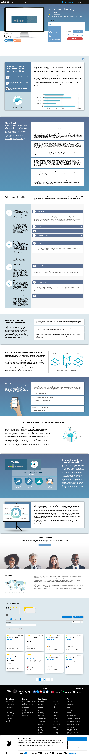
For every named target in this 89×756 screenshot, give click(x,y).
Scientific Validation (32, 2)
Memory (8, 720)
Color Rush (40, 732)
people (20, 628)
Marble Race (41, 724)
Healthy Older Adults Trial (28, 704)
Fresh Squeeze (56, 715)
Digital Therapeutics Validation (29, 701)
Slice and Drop (56, 726)
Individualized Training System (73, 718)
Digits (54, 707)
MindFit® (69, 709)
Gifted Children (70, 733)
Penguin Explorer (56, 706)
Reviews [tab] (8, 619)
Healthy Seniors (25, 709)
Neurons (8, 706)
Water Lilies (55, 729)
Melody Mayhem (42, 730)
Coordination (9, 718)
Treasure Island (41, 713)
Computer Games (26, 703)
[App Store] (77, 691)
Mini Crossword (41, 703)
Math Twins (55, 720)
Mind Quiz (69, 720)
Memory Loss (9, 712)
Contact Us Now (44, 545)
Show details (72, 753)
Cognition (8, 710)
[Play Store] (67, 691)
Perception (8, 721)
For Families (69, 701)
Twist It (54, 727)
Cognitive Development (72, 715)
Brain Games (69, 726)
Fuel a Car (55, 718)
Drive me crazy (41, 716)
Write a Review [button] (79, 616)
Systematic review (26, 713)
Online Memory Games (72, 729)
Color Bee (55, 709)
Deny (77, 747)
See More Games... (57, 733)
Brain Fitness (9, 709)
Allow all (77, 739)
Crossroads (55, 712)
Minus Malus (55, 721)
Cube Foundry (56, 713)
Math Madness (41, 723)
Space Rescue (41, 721)
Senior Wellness (25, 707)
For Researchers (70, 704)
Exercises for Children (71, 713)
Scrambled (40, 727)
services (14, 628)
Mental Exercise (70, 727)
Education (69, 706)
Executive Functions (10, 716)
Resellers (69, 712)
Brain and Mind (9, 703)
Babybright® (69, 710)
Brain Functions (9, 715)
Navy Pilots (24, 706)
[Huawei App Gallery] (56, 691)
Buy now (75, 38)
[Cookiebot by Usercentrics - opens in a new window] (9, 753)
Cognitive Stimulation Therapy (73, 721)
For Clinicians (70, 703)
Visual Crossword (42, 718)
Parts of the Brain (10, 704)
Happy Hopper (56, 701)
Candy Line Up (56, 703)
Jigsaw (54, 716)
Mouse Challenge (56, 723)
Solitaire (40, 709)
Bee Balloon (55, 710)
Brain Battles (70, 735)
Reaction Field (56, 730)
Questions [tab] (17, 619)
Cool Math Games (71, 730)
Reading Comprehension (72, 732)
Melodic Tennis (41, 726)
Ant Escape (40, 712)
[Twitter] (37, 691)
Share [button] (10, 646)
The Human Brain (10, 701)
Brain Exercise (70, 716)
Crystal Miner (41, 707)
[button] (15, 648)
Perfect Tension (56, 724)
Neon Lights (41, 715)
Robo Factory (41, 710)
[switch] (40, 753)
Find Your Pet (41, 729)
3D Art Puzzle (41, 733)
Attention (8, 723)
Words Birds (55, 732)
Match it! (40, 720)
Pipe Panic (40, 706)
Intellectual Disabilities (11, 713)
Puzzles (54, 704)
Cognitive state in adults (27, 712)
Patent (68, 707)
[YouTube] (40, 691)
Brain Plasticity (9, 707)
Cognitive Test (14, 2)
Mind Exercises (70, 723)
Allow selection (77, 743)
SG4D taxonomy (26, 715)
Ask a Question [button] (68, 616)
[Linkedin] (47, 691)
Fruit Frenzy (41, 704)
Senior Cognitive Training (27, 710)
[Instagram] (43, 691)
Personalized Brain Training (73, 724)
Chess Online (41, 701)
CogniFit (8, 628)
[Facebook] (34, 691)
